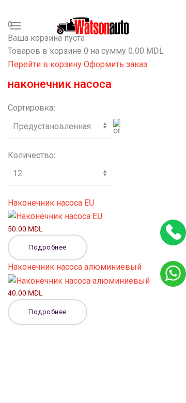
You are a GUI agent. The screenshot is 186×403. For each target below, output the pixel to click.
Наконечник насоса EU (51, 203)
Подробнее (47, 247)
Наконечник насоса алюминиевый (75, 267)
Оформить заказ (115, 64)
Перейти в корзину (46, 64)
